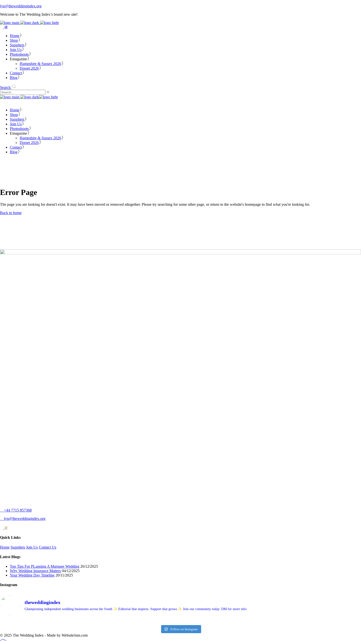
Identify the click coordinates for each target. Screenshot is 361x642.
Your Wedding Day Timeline (32, 575)
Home (5, 547)
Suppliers (18, 547)
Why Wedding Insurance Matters (35, 571)
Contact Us (47, 547)
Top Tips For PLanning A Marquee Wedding (44, 566)
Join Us (32, 547)
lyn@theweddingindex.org (21, 6)
